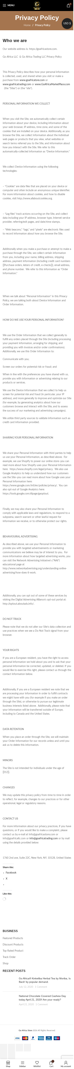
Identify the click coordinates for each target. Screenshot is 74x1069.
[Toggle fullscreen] (11, 1047)
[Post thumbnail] (9, 983)
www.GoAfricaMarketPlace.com (52, 84)
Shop (5, 963)
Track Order (9, 957)
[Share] (19, 1047)
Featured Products (13, 938)
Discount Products (13, 944)
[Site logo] (37, 5)
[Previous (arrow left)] (3, 1055)
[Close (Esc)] (27, 1047)
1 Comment (41, 987)
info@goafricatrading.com (43, 838)
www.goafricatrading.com (17, 84)
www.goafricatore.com (32, 80)
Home (27, 25)
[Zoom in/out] (3, 1047)
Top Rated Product (13, 951)
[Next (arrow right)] (11, 1055)
